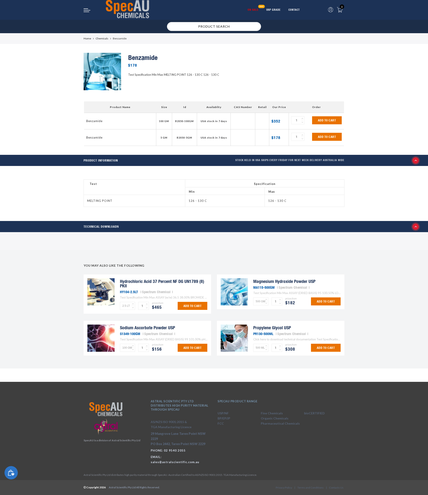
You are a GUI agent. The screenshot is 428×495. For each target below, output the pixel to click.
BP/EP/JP (224, 418)
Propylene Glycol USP (272, 327)
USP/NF (223, 413)
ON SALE (253, 9)
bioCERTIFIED (314, 413)
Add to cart (327, 120)
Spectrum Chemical (156, 292)
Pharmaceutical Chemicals (280, 423)
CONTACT (294, 9)
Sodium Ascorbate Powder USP (147, 327)
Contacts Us (336, 487)
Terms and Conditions (310, 487)
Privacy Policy (284, 487)
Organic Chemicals (274, 418)
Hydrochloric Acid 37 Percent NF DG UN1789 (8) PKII (162, 283)
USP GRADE (273, 9)
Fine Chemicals (272, 413)
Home (87, 38)
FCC (221, 423)
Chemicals (102, 38)
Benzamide (94, 121)
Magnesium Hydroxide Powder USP (284, 281)
